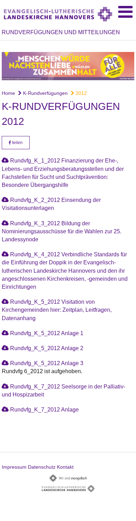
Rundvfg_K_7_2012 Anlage (44, 410)
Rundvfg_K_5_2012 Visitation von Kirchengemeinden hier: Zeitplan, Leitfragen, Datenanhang (57, 310)
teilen (17, 142)
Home (8, 93)
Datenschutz (41, 467)
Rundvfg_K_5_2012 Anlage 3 (46, 363)
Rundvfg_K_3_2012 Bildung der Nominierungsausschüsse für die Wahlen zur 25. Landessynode (61, 231)
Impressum (14, 467)
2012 (80, 93)
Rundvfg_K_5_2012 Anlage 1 (46, 333)
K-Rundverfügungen (45, 93)
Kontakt (65, 467)
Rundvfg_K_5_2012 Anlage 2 (46, 348)
